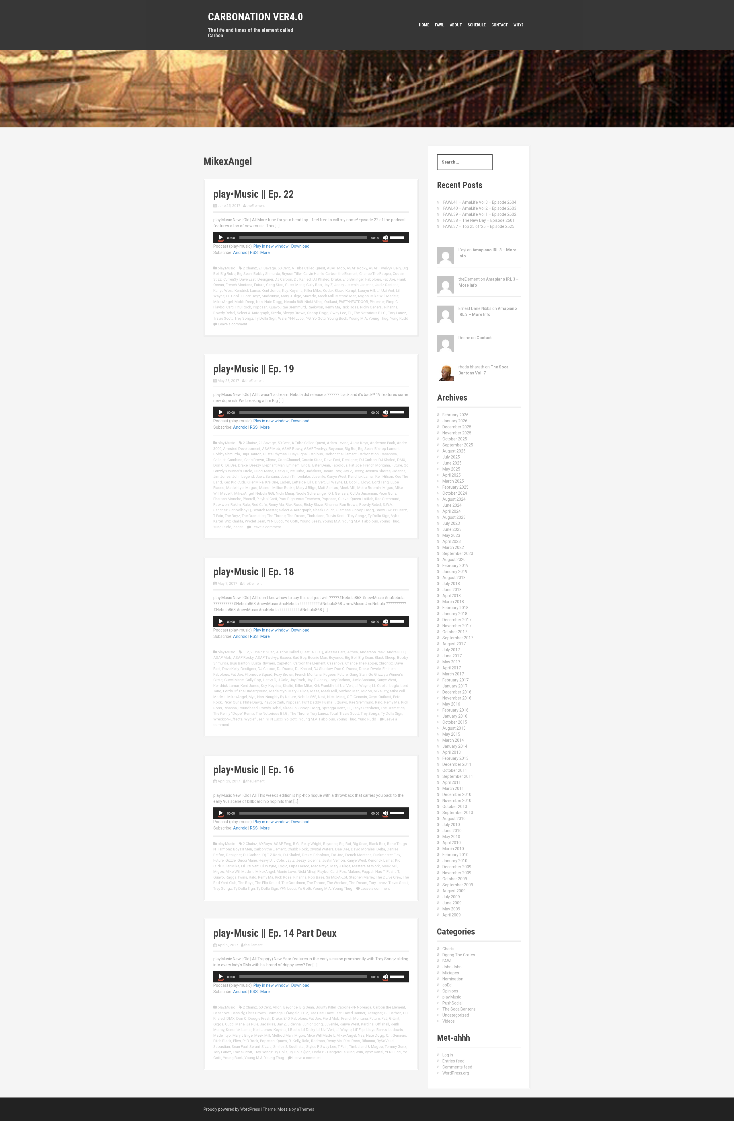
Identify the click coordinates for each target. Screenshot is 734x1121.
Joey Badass (339, 680)
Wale (282, 318)
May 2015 (451, 734)
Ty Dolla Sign (265, 318)
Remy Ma (332, 307)
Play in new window (271, 246)
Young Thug (379, 318)
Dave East (247, 279)
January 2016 (454, 716)
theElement (256, 205)
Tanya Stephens (366, 708)
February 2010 (455, 854)
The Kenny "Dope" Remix (233, 713)
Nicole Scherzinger (311, 493)
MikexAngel (223, 302)
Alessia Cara (335, 652)
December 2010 (456, 794)
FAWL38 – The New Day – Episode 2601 (479, 220)
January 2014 (454, 746)
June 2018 (452, 589)
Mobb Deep (244, 302)
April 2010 (451, 842)
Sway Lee (338, 313)
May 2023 (451, 535)
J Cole (283, 680)
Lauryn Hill (366, 290)
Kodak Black (333, 290)
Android (240, 252)
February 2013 (455, 758)
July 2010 (451, 824)
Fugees (329, 674)
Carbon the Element (341, 273)
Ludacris (396, 1029)
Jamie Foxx (332, 471)
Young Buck (337, 318)
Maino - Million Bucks (276, 487)
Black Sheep (385, 657)
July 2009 (451, 897)
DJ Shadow (323, 669)
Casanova (388, 454)
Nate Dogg (273, 302)
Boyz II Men (242, 849)
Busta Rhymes (275, 454)
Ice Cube (297, 471)
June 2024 (452, 505)
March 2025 (453, 481)
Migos (363, 296)
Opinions (450, 991)
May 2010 (451, 836)
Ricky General (371, 307)
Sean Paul (240, 1046)
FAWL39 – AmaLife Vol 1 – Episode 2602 (479, 214)
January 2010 (454, 860)
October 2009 (454, 879)
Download (300, 246)
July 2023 (451, 523)
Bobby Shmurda (266, 273)
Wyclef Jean (255, 521)
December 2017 (456, 619)
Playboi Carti (223, 307)
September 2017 (457, 638)
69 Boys (265, 844)
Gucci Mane (294, 285)
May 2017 (451, 662)
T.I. (350, 313)
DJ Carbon (283, 279)
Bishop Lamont (387, 448)
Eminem (293, 465)
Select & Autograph (253, 313)
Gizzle (230, 860)
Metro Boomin (369, 487)
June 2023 (452, 529)
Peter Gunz (388, 493)
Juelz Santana (387, 285)
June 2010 (452, 830)
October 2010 (454, 806)
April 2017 (451, 668)
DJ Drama (285, 669)
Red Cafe (259, 504)
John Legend (243, 476)
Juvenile (318, 476)
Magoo (251, 487)
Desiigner (265, 279)
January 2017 (454, 686)
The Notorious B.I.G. (370, 313)
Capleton (284, 663)
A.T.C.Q (317, 652)
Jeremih (352, 285)
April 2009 (451, 915)
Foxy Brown (283, 674)
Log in (447, 1055)
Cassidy (237, 1013)
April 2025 (451, 475)
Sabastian (221, 1046)
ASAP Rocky (357, 268)
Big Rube (227, 273)
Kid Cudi (238, 482)
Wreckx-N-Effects (228, 719)
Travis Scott (223, 318)
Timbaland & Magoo (366, 1046)
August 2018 (454, 577)
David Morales (363, 849)
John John (452, 967)
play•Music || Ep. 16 (253, 770)
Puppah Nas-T (373, 871)
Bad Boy (299, 657)
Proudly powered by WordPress (232, 1109)
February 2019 (455, 565)
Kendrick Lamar (247, 290)
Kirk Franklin (324, 685)
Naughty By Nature (281, 697)
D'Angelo (292, 1013)
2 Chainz (250, 268)
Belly (397, 268)
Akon (277, 1007)
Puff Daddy (311, 702)
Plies (237, 1041)
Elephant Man (273, 465)
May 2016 (451, 704)
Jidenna (367, 285)
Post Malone (349, 871)
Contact (499, 25)
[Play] (221, 237)
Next (321, 697)
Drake (336, 279)
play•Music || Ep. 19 (253, 369)
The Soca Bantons (459, 1009)
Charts (448, 949)
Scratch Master (265, 510)
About (456, 25)
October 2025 (454, 439)
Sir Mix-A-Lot (336, 877)
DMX (401, 460)
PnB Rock (243, 307)
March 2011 (453, 788)
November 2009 (456, 873)
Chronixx (386, 663)
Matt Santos (328, 487)
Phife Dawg (252, 702)
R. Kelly (294, 1041)
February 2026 (455, 415)
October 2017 (454, 632)
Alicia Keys (359, 443)
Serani (254, 1046)
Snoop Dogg (318, 313)
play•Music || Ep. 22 (253, 194)
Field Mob (331, 1018)
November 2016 (456, 698)
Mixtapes (450, 973)
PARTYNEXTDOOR (353, 302)
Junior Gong (312, 1024)
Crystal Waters (321, 849)
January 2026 (454, 421)
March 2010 (453, 848)
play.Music (226, 268)
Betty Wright (311, 844)
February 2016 (455, 710)
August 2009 (454, 891)
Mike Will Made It (384, 296)
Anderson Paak (382, 443)
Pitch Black (222, 1041)
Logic (394, 685)
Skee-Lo (290, 708)
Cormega (275, 1013)
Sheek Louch (324, 510)
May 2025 (451, 469)
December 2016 (456, 692)
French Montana (239, 285)
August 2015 (454, 728)
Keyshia (296, 290)
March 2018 (453, 601)
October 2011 (454, 770)
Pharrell (249, 499)
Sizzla (276, 313)
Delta (380, 849)
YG (308, 318)
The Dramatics (254, 516)
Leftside (299, 482)
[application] (311, 237)
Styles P (312, 1046)
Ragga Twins (236, 877)
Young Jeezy (310, 521)
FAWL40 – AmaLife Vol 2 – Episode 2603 (479, 208)
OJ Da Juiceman (363, 493)
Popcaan (260, 307)
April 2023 (451, 541)
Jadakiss (313, 471)
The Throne (276, 516)
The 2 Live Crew (388, 877)
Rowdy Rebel (224, 313)
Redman (318, 1041)
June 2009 (452, 903)
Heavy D (281, 471)
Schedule (477, 25)
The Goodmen (293, 883)
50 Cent (284, 268)
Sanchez (220, 510)
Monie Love (286, 871)
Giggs (218, 1024)
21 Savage (267, 268)
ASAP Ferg (282, 844)
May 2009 (451, 909)
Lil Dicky (308, 1029)
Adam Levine (337, 443)
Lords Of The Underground (245, 691)
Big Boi (350, 448)
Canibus (316, 454)
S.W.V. (388, 504)
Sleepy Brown (294, 313)
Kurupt (350, 290)
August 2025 (454, 451)
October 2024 (454, 493)
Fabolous (373, 279)
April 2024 (451, 511)
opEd (447, 985)
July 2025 (451, 457)
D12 (304, 1013)
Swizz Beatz (396, 510)
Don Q (218, 465)
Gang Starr (274, 285)
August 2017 (454, 644)
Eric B (306, 465)
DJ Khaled (321, 279)
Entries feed (453, 1061)
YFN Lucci (296, 318)
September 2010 (457, 812)
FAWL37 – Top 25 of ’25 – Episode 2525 (478, 226)
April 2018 (451, 595)
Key (285, 290)
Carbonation (368, 454)
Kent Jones (271, 290)
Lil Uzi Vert (385, 290)
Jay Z (328, 285)
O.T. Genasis (338, 493)
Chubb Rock (298, 849)
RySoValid (385, 1041)
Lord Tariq (380, 482)
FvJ (384, 1018)
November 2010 (456, 800)
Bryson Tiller (292, 273)
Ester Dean (321, 465)
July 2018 (451, 583)
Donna (351, 669)
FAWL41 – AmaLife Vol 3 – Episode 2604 (479, 202)
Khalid (288, 685)
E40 (287, 1018)
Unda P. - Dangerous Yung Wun (337, 1052)
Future (259, 285)
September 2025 (457, 445)
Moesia (284, 1109)
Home (424, 25)
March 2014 (453, 740)
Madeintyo (270, 296)
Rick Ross (350, 307)
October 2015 (454, 722)
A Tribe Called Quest (308, 268)
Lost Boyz (251, 296)
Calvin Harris (313, 273)
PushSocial (452, 1003)
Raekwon (315, 307)
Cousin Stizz (312, 460)
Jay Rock (297, 680)
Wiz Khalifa (234, 521)
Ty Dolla (281, 1052)
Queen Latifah (361, 499)
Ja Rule (252, 1024)
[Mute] (385, 237)
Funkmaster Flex (386, 855)
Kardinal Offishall (375, 1024)
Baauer (285, 657)
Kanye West (223, 290)
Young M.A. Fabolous (360, 521)
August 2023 (454, 517)
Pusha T (328, 702)
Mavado (309, 296)
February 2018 (455, 607)
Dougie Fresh (259, 1018)
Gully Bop (314, 285)
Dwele (375, 669)
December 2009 (456, 866)
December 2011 (456, 764)
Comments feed (457, 1067)
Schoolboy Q (240, 510)
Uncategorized (455, 1015)
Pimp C (392, 302)
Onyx (373, 697)
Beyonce (336, 448)
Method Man (345, 296)
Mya (252, 697)
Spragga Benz (333, 708)
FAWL (439, 25)
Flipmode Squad (258, 674)
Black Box (377, 844)
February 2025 (455, 487)
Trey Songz (244, 318)
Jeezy (339, 285)
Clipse (271, 460)
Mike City (381, 691)
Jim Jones (222, 476)
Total (334, 713)
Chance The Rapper (375, 273)
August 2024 (454, 499)
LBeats (294, 1029)
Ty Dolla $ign (391, 713)
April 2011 (451, 782)
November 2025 (456, 433)
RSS (254, 252)
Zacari (238, 527)
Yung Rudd (399, 318)
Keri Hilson (384, 476)
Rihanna (390, 307)
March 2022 (453, 547)
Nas (259, 302)
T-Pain (218, 516)
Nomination (452, 979)
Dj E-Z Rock (272, 855)
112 (246, 652)
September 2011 (457, 776)
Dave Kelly (230, 669)
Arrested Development (241, 448)
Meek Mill (326, 296)
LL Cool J (234, 296)
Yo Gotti (319, 318)
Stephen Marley (361, 877)
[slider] (398, 237)
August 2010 (454, 818)
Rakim (236, 504)
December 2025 (456, 427)
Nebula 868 (293, 302)
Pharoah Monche (227, 499)
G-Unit (394, 1018)
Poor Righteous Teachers (299, 499)
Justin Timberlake (295, 476)
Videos (448, 1021)
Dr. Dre (230, 465)
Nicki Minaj (313, 302)
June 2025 (452, 463)
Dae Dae (342, 849)
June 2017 (452, 656)
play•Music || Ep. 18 (253, 572)
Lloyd (365, 482)
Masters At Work (366, 866)
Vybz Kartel (374, 1052)
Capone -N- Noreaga (354, 1007)
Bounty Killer (326, 1007)
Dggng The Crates (458, 955)
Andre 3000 (395, 652)
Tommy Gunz (395, 1046)
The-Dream (296, 516)
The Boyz (232, 516)
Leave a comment (232, 324)
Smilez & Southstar (288, 1046)
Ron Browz (348, 504)
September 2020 (457, 553)
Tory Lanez (397, 313)
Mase (314, 691)
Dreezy (255, 465)
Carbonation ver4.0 (255, 17)
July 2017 (451, 650)
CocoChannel (289, 460)
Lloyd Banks (376, 1029)
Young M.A (358, 318)
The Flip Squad (267, 883)
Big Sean (244, 273)
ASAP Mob (336, 268)
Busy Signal (298, 454)
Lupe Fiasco (299, 866)
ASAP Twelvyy (380, 268)
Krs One (271, 482)
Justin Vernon (333, 860)
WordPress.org (455, 1073)
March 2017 (453, 674)
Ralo (246, 504)
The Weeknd (337, 883)
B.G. (296, 844)
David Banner (354, 1013)
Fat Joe (389, 279)
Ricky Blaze (313, 504)
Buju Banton (251, 454)
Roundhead (248, 708)
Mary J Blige (291, 296)
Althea (352, 652)
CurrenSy (230, 279)
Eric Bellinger (353, 279)
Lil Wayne (334, 482)
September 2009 (457, 885)
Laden (285, 482)
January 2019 (454, 571)
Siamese (343, 510)
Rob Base (316, 877)
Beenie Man (317, 657)
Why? (518, 25)
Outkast (330, 302)
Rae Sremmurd (294, 307)
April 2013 (451, 752)
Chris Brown (254, 460)
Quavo (274, 307)
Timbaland (316, 516)
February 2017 (455, 680)
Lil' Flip (359, 1029)
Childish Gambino (228, 460)
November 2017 (456, 625)
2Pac (270, 652)
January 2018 (454, 613)
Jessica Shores (378, 471)
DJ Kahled (302, 279)
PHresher (377, 302)
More (265, 252)
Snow (380, 510)
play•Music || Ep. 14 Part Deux (275, 933)
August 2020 (454, 559)
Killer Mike (312, 290)
